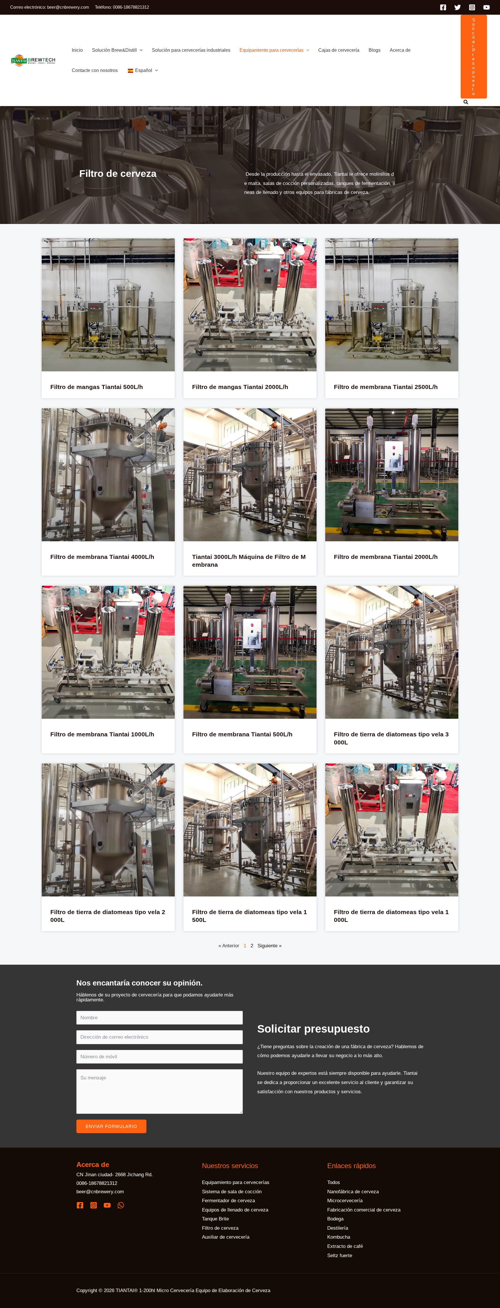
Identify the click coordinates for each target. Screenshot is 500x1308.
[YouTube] (486, 7)
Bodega (335, 1219)
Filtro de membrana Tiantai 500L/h (242, 734)
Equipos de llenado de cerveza (235, 1210)
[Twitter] (457, 7)
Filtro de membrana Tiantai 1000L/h (102, 734)
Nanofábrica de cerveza (353, 1191)
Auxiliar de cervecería (225, 1237)
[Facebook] (443, 7)
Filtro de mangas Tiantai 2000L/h (240, 386)
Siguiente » (270, 945)
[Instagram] (472, 7)
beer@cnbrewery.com (100, 1191)
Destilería (337, 1228)
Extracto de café (345, 1246)
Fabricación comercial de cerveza (363, 1210)
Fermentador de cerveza (228, 1200)
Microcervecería (345, 1200)
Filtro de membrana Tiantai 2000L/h (386, 556)
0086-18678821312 (96, 1183)
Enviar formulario (111, 1126)
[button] (140, 50)
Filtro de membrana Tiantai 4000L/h (102, 556)
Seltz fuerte (339, 1255)
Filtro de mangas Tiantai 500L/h (96, 386)
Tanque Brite (215, 1219)
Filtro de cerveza (220, 1228)
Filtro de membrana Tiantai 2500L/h (386, 386)
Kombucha (338, 1237)
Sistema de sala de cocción (232, 1191)
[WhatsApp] (120, 1205)
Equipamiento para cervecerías (235, 1182)
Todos (333, 1182)
